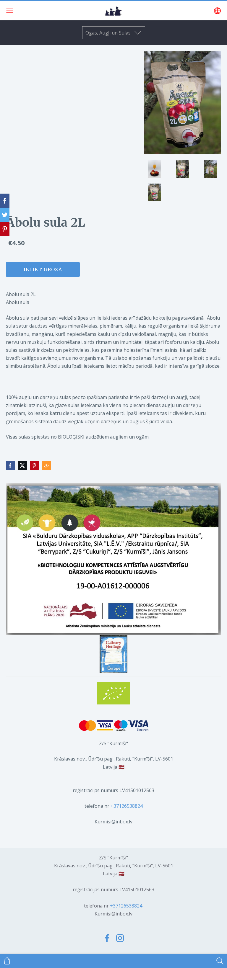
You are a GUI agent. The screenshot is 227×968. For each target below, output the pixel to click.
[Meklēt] (220, 961)
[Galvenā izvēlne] (9, 11)
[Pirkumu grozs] (7, 961)
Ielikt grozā (43, 269)
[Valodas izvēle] (217, 11)
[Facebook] (107, 938)
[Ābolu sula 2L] (155, 168)
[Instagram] (120, 938)
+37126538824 (127, 806)
